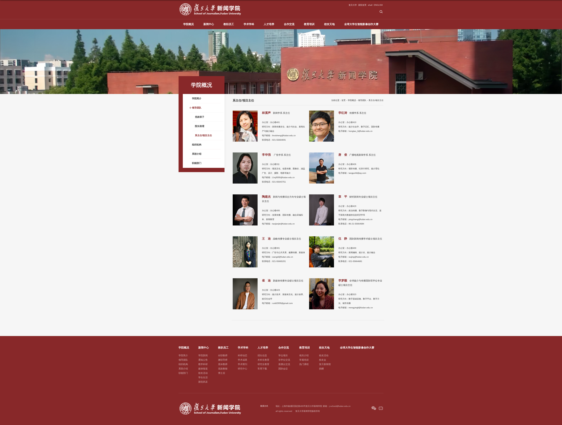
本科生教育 (263, 360)
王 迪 (266, 238)
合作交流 (289, 24)
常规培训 (304, 360)
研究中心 (242, 368)
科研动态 (242, 355)
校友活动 (203, 373)
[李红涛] (321, 111)
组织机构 (183, 364)
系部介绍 (183, 368)
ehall (370, 5)
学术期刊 (242, 364)
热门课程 (304, 364)
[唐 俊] (321, 153)
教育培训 (309, 24)
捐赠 (321, 368)
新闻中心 (208, 24)
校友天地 (329, 24)
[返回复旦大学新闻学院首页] (210, 4)
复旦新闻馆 (325, 364)
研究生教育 (263, 364)
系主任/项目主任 (376, 100)
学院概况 (188, 24)
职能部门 (183, 373)
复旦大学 (353, 5)
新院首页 (362, 5)
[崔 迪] (245, 279)
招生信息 (262, 355)
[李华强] (245, 153)
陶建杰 (266, 196)
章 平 (342, 196)
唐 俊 (342, 154)
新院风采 (203, 382)
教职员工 (228, 24)
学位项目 (283, 355)
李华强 (267, 154)
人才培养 (269, 24)
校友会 (322, 360)
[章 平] (321, 195)
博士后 (221, 373)
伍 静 (342, 238)
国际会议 (283, 368)
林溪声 (266, 112)
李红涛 (342, 112)
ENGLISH (378, 5)
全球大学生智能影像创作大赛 (361, 24)
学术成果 (242, 360)
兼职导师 (222, 360)
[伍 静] (321, 237)
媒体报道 (203, 368)
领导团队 (362, 100)
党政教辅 (222, 368)
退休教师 (222, 364)
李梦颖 (342, 280)
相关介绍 (304, 355)
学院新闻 (203, 355)
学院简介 (183, 355)
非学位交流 (284, 360)
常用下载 (262, 368)
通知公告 (203, 360)
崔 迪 (266, 280)
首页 (343, 100)
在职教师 (222, 355)
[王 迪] (245, 237)
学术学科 (249, 24)
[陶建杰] (245, 195)
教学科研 (203, 364)
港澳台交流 (284, 364)
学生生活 (203, 377)
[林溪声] (245, 111)
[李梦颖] (321, 279)
